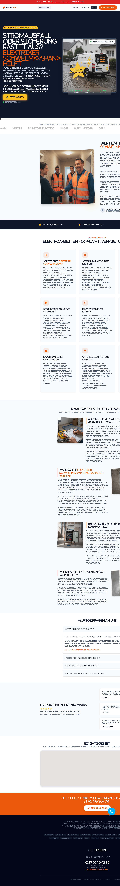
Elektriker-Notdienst (15, 92)
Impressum (108, 879)
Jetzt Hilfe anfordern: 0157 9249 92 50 (82, 650)
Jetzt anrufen (16, 97)
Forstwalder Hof (107, 838)
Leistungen (85, 7)
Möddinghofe (66, 838)
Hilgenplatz (85, 834)
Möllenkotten (73, 834)
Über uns (76, 7)
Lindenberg (54, 838)
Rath (86, 838)
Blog (93, 7)
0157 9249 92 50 (109, 7)
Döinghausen (97, 834)
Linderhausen (110, 834)
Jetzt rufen (97, 869)
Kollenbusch (60, 834)
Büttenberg (49, 834)
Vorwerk (95, 838)
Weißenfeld (78, 838)
